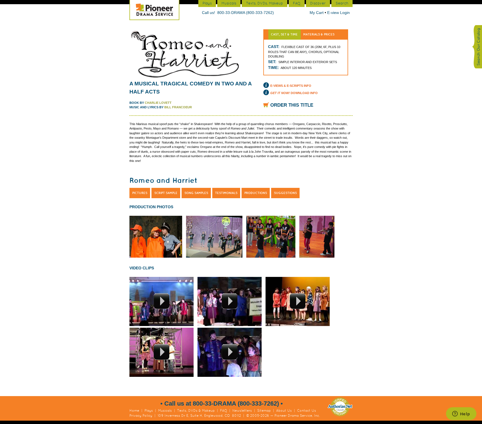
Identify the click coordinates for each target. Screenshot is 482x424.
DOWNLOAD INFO (294, 93)
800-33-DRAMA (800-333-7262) (245, 12)
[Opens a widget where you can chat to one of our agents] (461, 414)
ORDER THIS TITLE (291, 105)
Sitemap (264, 411)
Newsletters (242, 411)
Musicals (165, 411)
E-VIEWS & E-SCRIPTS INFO (290, 85)
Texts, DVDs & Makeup (196, 411)
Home (134, 411)
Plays (148, 411)
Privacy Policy (140, 416)
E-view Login (338, 12)
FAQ (223, 411)
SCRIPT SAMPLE (165, 193)
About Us (284, 411)
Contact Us (306, 411)
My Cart (317, 12)
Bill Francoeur (178, 107)
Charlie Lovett (158, 102)
